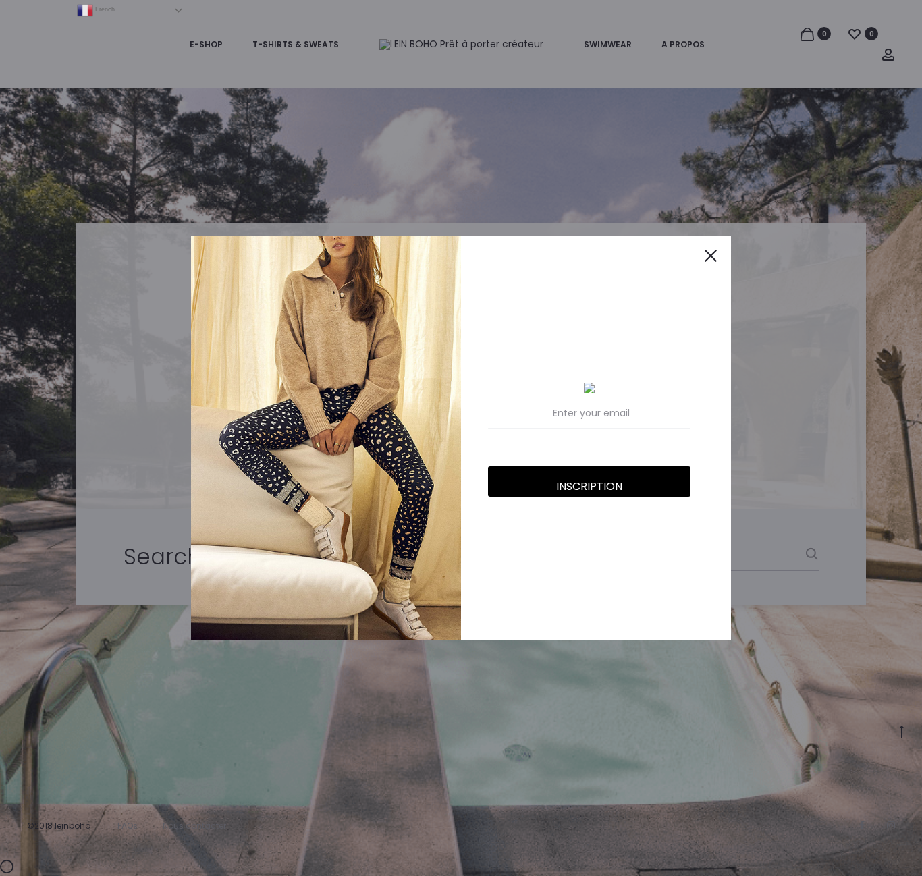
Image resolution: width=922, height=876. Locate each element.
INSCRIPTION (589, 486)
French (104, 9)
